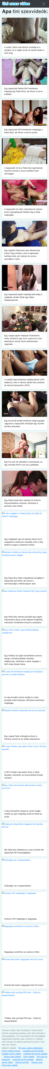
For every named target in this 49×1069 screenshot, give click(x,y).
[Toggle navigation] (43, 3)
